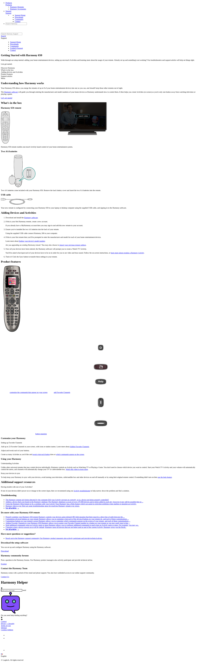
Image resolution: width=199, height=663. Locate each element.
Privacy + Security (7, 624)
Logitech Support (16, 48)
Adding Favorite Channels (79, 447)
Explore (4, 564)
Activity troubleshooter (82, 491)
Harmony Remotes (17, 7)
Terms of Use (6, 626)
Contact (17, 21)
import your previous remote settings (72, 245)
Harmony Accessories (18, 9)
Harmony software (11, 92)
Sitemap (4, 628)
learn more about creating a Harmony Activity (127, 253)
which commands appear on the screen (70, 454)
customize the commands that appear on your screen (28, 392)
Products (9, 3)
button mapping (41, 434)
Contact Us (5, 577)
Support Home (20, 15)
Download (5, 551)
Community (19, 19)
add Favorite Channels (62, 392)
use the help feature (165, 477)
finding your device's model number (32, 241)
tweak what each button (41, 454)
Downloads (19, 17)
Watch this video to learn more (77, 469)
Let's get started (6, 98)
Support (8, 11)
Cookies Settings (7, 630)
